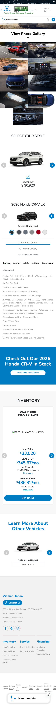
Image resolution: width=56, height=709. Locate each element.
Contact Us (14, 602)
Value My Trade (43, 654)
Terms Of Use (18, 687)
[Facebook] (5, 628)
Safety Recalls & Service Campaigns (48, 687)
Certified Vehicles (10, 655)
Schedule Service (27, 647)
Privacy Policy (12, 687)
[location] (54, 2)
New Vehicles (9, 647)
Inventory (9, 642)
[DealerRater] (18, 628)
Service (25, 642)
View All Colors (29, 242)
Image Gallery (29, 248)
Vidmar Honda (5, 687)
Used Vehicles (9, 651)
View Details (28, 498)
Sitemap (25, 687)
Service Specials (27, 651)
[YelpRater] (12, 628)
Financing (43, 642)
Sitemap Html (32, 687)
